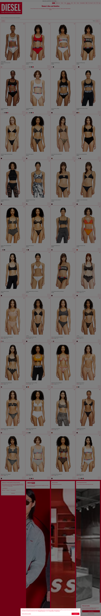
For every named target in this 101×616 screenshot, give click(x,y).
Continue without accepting (26, 613)
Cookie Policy (57, 610)
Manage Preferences (41, 610)
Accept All (75, 613)
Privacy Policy (51, 610)
